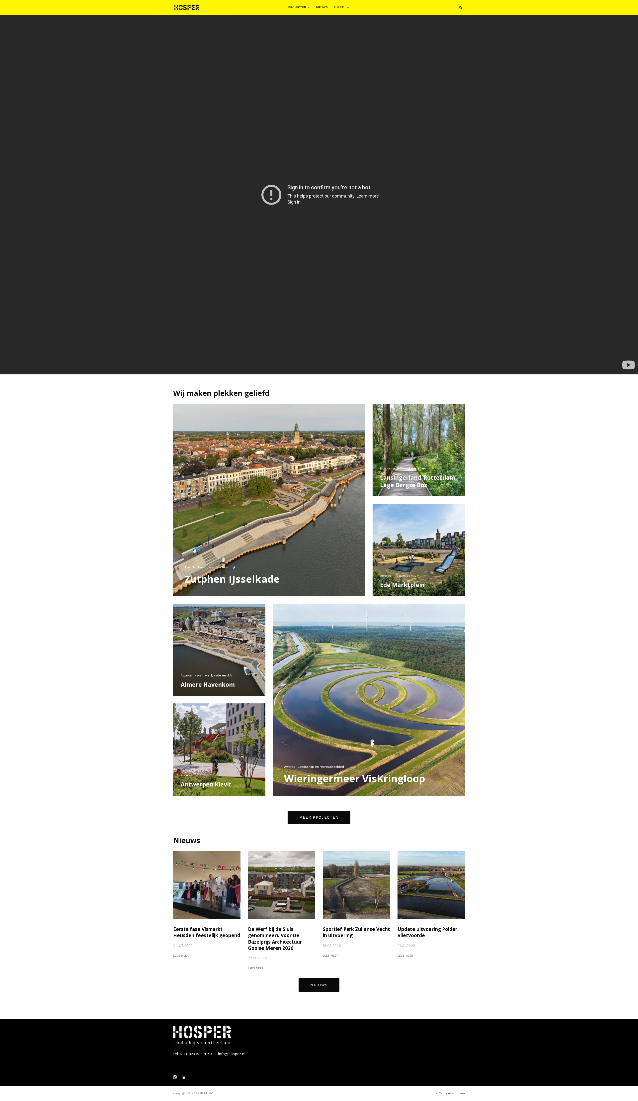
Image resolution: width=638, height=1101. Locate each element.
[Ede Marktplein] (419, 550)
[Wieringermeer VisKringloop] (369, 700)
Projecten (297, 7)
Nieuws (322, 7)
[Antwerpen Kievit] (219, 749)
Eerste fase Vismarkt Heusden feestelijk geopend (206, 932)
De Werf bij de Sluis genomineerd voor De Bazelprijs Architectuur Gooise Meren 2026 (275, 938)
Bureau (339, 7)
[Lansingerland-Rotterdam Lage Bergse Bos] (419, 450)
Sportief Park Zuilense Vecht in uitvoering (356, 932)
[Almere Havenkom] (219, 650)
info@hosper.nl (231, 1054)
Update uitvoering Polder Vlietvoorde (427, 932)
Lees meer (181, 955)
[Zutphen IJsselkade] (269, 500)
